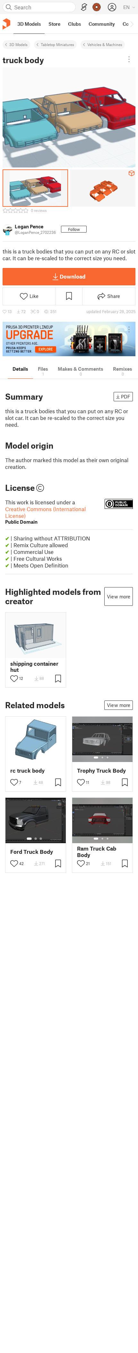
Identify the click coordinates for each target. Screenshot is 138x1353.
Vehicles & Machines (104, 44)
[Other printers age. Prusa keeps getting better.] (69, 339)
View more (118, 596)
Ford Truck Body (31, 852)
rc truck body (27, 770)
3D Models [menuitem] (29, 24)
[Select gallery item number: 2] (102, 757)
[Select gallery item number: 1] (96, 757)
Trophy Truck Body (101, 770)
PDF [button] (125, 396)
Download (72, 276)
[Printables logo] (6, 24)
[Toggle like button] (14, 678)
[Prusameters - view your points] (96, 7)
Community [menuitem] (102, 24)
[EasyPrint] (84, 7)
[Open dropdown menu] (129, 59)
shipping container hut (34, 667)
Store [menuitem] (54, 24)
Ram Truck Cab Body (96, 851)
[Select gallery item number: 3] (107, 757)
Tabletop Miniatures (57, 44)
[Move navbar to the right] (131, 23)
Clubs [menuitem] (74, 24)
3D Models (18, 44)
